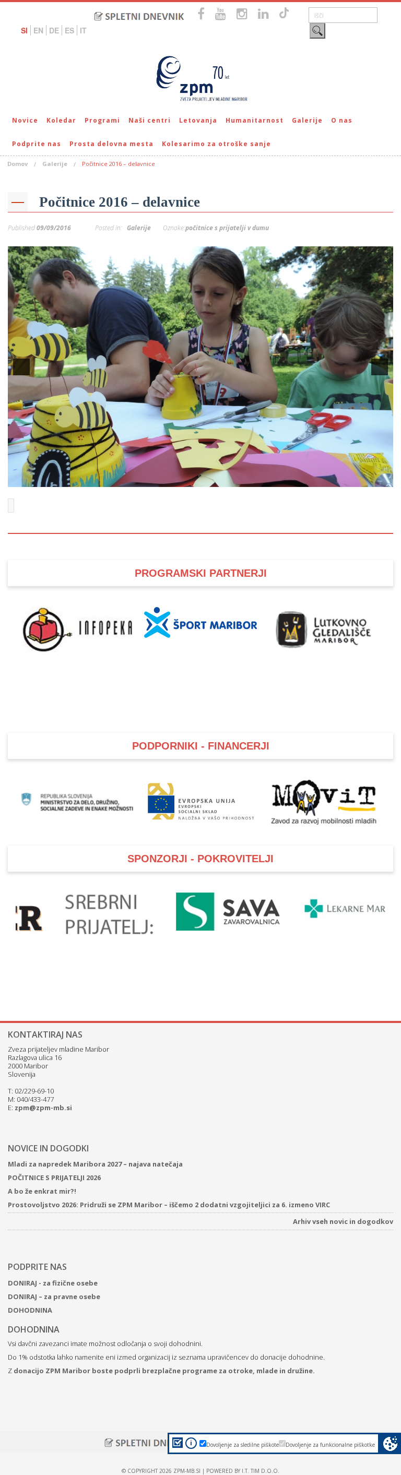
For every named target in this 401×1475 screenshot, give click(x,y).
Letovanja (198, 120)
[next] (379, 367)
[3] (123, 478)
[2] (112, 478)
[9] (189, 478)
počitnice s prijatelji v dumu (227, 227)
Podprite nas (36, 143)
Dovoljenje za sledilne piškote (242, 1444)
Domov (17, 164)
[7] (167, 478)
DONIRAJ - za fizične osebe (53, 1283)
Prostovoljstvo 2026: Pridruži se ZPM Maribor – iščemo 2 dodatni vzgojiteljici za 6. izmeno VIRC (169, 1204)
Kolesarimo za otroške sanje (216, 143)
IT (83, 30)
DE (54, 30)
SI (24, 30)
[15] (255, 478)
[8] (178, 478)
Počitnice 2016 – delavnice (119, 202)
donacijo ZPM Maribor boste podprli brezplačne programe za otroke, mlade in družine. (164, 1370)
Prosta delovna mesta (111, 143)
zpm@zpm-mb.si (43, 1107)
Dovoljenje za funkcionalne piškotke (330, 1444)
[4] (134, 478)
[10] (200, 478)
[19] (299, 478)
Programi (102, 120)
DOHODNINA (30, 1310)
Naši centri (149, 120)
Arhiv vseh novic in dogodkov (343, 1221)
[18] (288, 478)
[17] (277, 478)
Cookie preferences (390, 1443)
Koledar (61, 120)
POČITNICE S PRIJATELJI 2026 (54, 1177)
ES (69, 30)
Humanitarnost (255, 120)
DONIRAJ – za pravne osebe (54, 1296)
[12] (222, 478)
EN (38, 30)
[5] (145, 478)
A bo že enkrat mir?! (42, 1191)
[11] (211, 478)
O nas (341, 120)
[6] (156, 478)
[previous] (21, 367)
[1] (101, 478)
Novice (25, 120)
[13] (233, 478)
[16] (266, 478)
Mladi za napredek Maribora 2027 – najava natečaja (95, 1164)
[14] (244, 478)
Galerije (307, 120)
